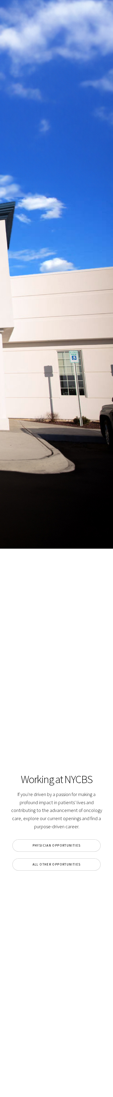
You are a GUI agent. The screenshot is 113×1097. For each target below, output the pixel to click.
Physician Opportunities (57, 845)
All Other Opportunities (57, 864)
